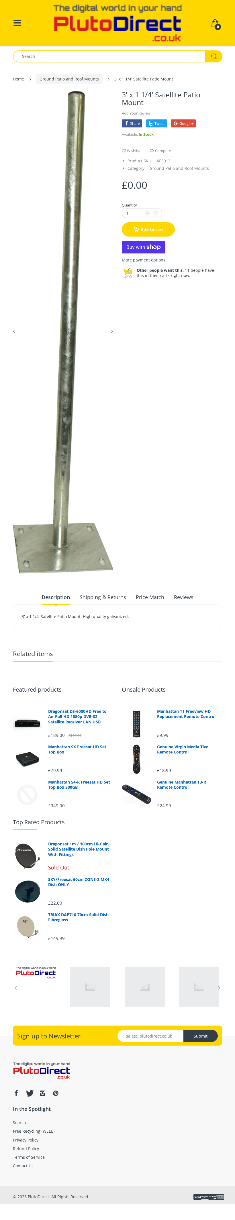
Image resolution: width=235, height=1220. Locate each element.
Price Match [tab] (150, 597)
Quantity (129, 205)
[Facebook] (16, 1093)
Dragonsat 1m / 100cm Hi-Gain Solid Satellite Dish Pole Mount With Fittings (78, 849)
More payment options (143, 260)
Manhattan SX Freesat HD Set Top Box (77, 749)
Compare (163, 150)
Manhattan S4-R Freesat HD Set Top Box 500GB (79, 785)
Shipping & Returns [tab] (103, 597)
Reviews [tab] (183, 597)
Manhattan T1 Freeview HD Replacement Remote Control (186, 714)
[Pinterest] (55, 1093)
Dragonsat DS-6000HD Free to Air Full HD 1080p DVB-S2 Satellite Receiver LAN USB (77, 716)
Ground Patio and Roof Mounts (69, 79)
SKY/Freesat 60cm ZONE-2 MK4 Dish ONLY (78, 882)
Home (18, 79)
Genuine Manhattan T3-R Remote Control (181, 785)
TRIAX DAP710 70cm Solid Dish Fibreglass (78, 917)
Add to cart (152, 229)
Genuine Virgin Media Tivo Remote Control (183, 749)
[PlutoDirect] (117, 22)
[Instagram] (42, 1093)
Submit (200, 1036)
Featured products (37, 689)
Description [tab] (56, 597)
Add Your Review (136, 113)
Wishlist (133, 150)
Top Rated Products (39, 822)
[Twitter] (29, 1093)
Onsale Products (144, 689)
